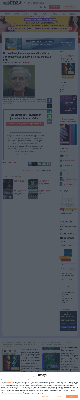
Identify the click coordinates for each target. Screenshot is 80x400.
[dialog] (40, 386)
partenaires (10, 382)
